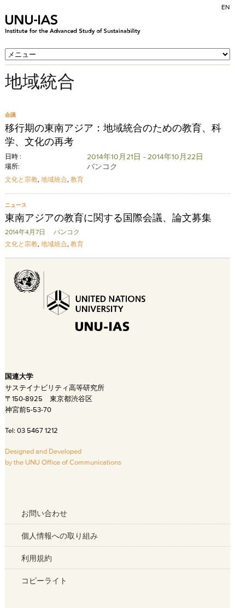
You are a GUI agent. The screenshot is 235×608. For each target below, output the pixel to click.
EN (225, 6)
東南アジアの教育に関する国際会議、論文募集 (108, 217)
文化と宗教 (21, 179)
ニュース (16, 205)
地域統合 (54, 179)
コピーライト (44, 580)
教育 (77, 179)
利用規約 (36, 558)
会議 (10, 115)
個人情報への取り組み (59, 535)
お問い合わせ (44, 513)
